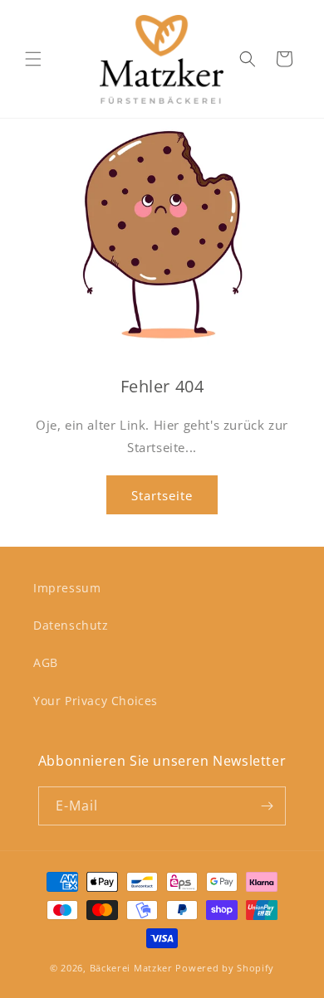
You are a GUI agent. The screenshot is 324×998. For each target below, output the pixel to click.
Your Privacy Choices (95, 700)
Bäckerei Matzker (131, 967)
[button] (33, 59)
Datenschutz (71, 625)
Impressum (67, 588)
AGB (45, 662)
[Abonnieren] (266, 805)
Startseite (162, 495)
